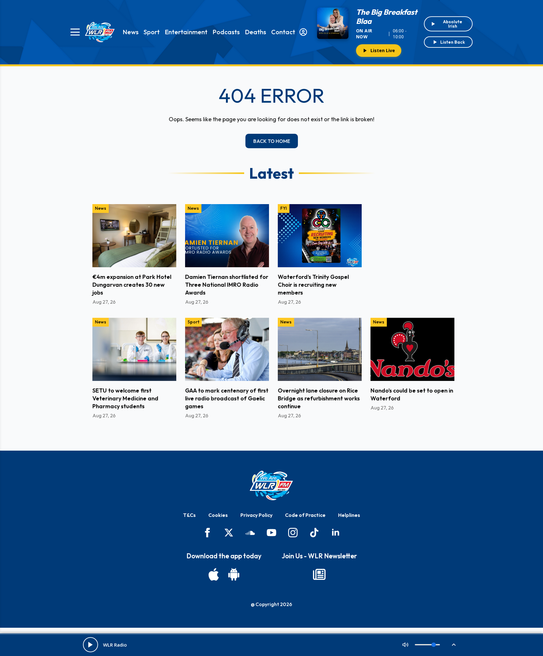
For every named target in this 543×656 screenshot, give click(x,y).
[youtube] (271, 532)
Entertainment (186, 32)
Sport (152, 32)
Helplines (349, 515)
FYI (283, 208)
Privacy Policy (256, 515)
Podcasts (226, 32)
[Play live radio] (90, 644)
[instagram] (293, 532)
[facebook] (207, 532)
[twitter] (229, 532)
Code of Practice (305, 515)
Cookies (218, 515)
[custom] (250, 532)
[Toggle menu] (75, 32)
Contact (283, 32)
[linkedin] (335, 532)
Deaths (255, 32)
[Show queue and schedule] (453, 644)
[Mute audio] (405, 645)
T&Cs (189, 515)
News (131, 32)
